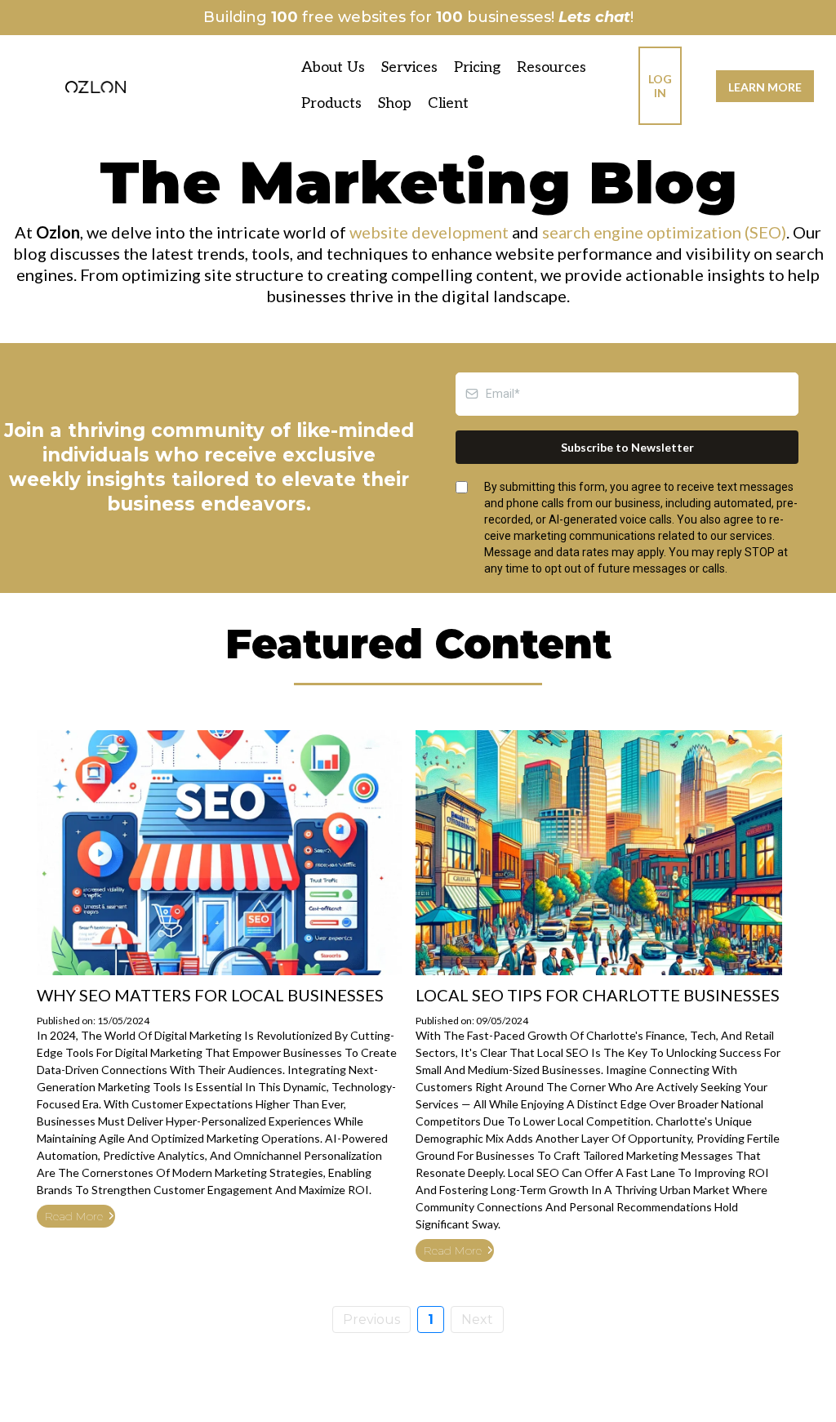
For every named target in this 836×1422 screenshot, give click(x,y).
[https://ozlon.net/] (96, 85)
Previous (371, 1319)
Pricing (477, 67)
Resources (551, 67)
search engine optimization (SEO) (664, 232)
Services (409, 67)
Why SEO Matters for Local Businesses (210, 995)
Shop (394, 103)
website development (429, 232)
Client (448, 103)
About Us (333, 67)
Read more (74, 1216)
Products (331, 103)
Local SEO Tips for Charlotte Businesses (598, 995)
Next (477, 1319)
